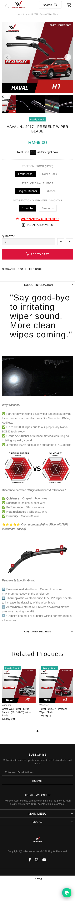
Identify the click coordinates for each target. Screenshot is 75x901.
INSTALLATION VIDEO (40, 224)
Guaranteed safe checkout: (22, 269)
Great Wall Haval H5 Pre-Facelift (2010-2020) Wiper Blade (16, 712)
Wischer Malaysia (18, 4)
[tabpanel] (19, 696)
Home (19, 14)
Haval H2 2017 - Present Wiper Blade (53, 710)
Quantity (8, 236)
